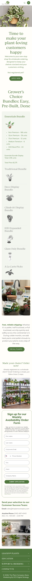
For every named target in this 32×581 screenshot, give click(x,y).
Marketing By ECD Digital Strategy (16, 577)
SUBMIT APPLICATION (16, 482)
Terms (9, 494)
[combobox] (8, 456)
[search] (24, 3)
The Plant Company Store (19, 575)
